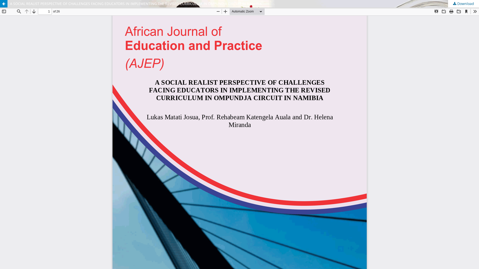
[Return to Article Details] (3, 3)
